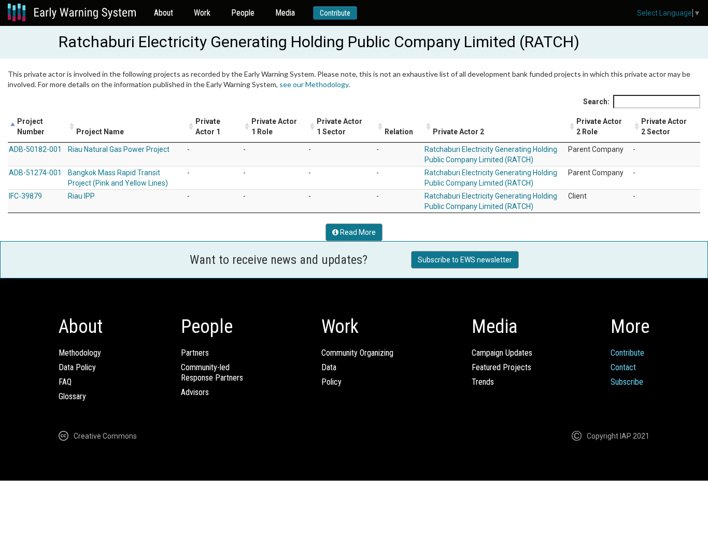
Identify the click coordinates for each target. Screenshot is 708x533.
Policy (331, 382)
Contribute (335, 13)
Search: (596, 101)
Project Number (31, 126)
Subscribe (627, 382)
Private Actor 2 (458, 132)
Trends (483, 382)
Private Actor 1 (207, 126)
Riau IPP (81, 196)
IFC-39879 (25, 196)
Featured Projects (501, 367)
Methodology (80, 353)
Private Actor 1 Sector (339, 126)
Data (328, 367)
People (242, 13)
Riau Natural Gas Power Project (118, 149)
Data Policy (77, 367)
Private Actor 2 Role (599, 126)
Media (285, 13)
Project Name (100, 132)
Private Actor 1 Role (274, 126)
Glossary (72, 396)
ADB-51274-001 (35, 173)
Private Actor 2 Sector (664, 126)
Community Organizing (357, 353)
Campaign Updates (502, 353)
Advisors (195, 392)
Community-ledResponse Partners (212, 372)
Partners (195, 353)
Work (202, 13)
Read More (357, 232)
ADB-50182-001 (35, 149)
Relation (399, 132)
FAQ (65, 382)
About (163, 13)
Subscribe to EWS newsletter (465, 260)
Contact (623, 367)
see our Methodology (313, 84)
